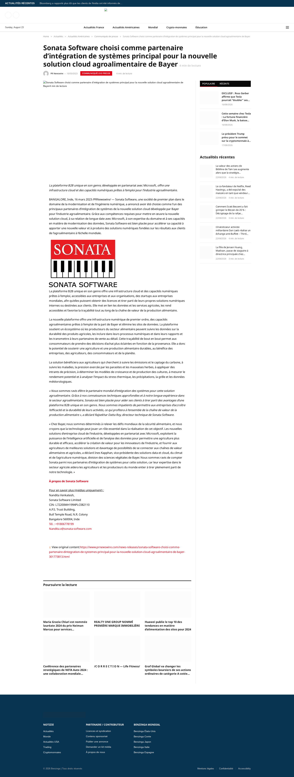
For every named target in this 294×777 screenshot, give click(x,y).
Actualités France (94, 27)
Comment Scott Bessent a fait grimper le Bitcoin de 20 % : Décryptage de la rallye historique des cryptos (232, 210)
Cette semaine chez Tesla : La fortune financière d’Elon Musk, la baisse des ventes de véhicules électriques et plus (236, 117)
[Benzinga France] (147, 15)
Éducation (201, 27)
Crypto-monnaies (176, 27)
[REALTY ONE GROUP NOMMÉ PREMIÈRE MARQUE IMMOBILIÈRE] (117, 604)
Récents (224, 83)
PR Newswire (57, 73)
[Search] (283, 27)
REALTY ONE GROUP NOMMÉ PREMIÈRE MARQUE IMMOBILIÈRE (117, 623)
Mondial (153, 27)
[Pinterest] (31, 220)
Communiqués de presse (96, 73)
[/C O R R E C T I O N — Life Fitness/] (117, 649)
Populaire (208, 83)
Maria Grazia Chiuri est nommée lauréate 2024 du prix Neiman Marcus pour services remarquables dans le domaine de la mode (65, 625)
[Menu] (287, 27)
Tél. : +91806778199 (61, 524)
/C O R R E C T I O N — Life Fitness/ (117, 666)
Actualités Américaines (126, 27)
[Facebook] (31, 194)
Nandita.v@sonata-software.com (70, 529)
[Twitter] (31, 203)
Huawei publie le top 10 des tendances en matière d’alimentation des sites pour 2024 (168, 625)
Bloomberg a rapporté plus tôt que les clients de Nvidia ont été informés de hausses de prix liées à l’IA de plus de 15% (82, 3)
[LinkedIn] (31, 211)
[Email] (31, 229)
